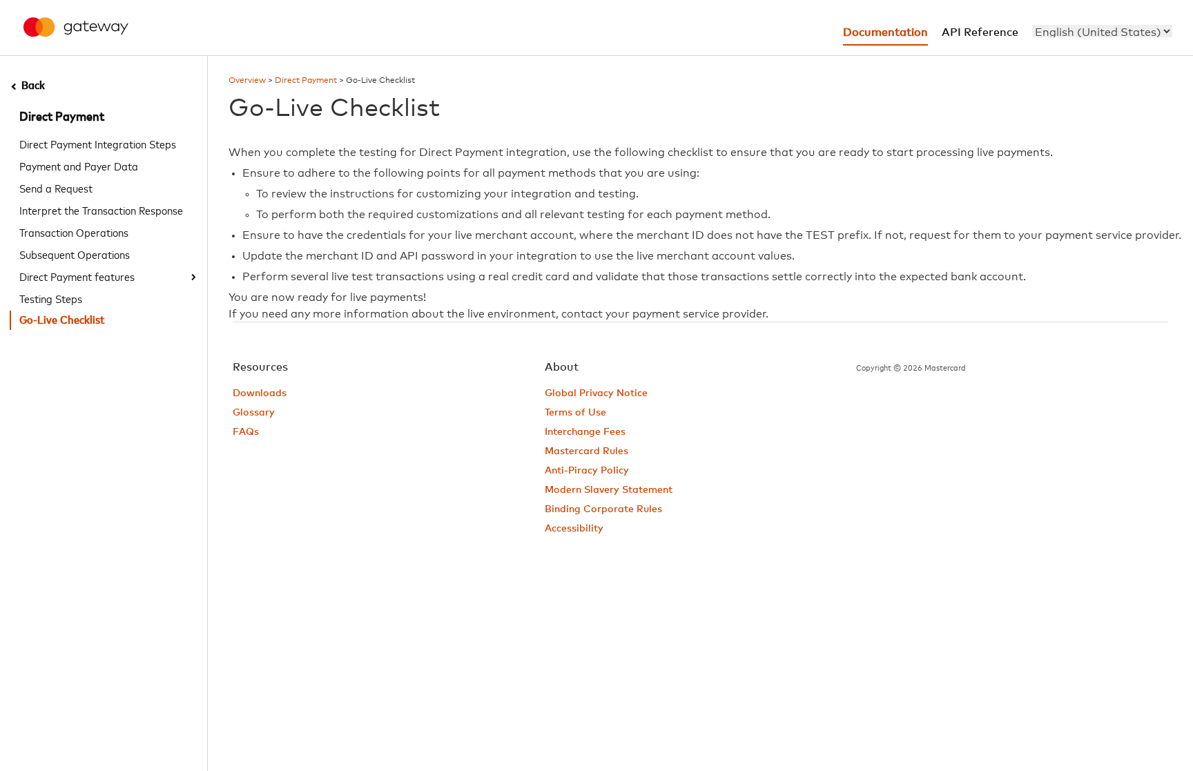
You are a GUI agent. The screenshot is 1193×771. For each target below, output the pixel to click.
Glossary (254, 413)
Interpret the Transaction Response (101, 209)
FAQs (246, 432)
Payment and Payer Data (78, 165)
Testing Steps (50, 298)
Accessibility (574, 529)
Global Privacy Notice (596, 393)
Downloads (260, 393)
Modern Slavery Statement (608, 490)
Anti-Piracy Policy (587, 471)
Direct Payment (61, 117)
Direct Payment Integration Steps (97, 143)
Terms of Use (575, 413)
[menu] (1102, 31)
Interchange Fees (585, 432)
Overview (247, 81)
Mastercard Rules (586, 451)
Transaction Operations (73, 232)
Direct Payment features (77, 276)
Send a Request (56, 187)
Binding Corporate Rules (603, 509)
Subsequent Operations (74, 254)
